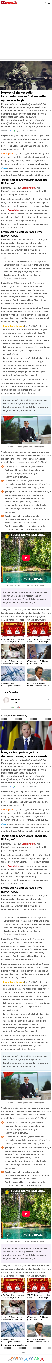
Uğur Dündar (15, 699)
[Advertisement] (26, 33)
